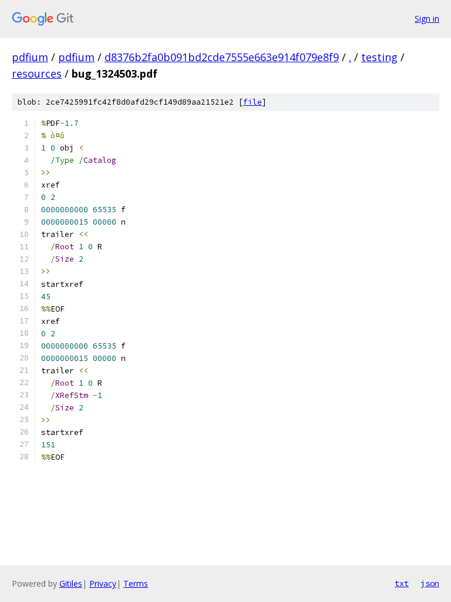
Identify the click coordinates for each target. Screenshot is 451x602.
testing (379, 57)
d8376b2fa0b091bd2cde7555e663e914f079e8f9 (222, 57)
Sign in (427, 18)
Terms (135, 583)
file (252, 102)
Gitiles (70, 583)
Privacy (102, 583)
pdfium (30, 57)
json (429, 583)
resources (37, 73)
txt (402, 583)
